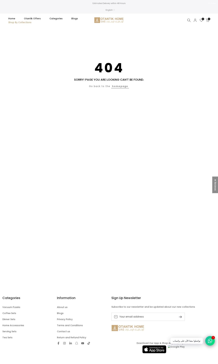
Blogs (74, 18)
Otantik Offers (32, 18)
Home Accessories (13, 325)
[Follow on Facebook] (58, 343)
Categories (56, 18)
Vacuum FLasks (11, 307)
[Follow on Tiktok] (88, 343)
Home (11, 18)
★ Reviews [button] (215, 185)
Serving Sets (9, 331)
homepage (120, 86)
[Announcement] (109, 3)
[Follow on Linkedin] (70, 343)
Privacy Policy (65, 319)
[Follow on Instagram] (64, 343)
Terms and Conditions (70, 325)
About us (62, 307)
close (7, 3)
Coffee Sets (9, 313)
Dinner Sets (8, 319)
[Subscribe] (179, 317)
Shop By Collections (19, 22)
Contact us (63, 331)
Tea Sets (7, 337)
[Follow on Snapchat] (76, 343)
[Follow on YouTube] (82, 343)
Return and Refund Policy (71, 337)
